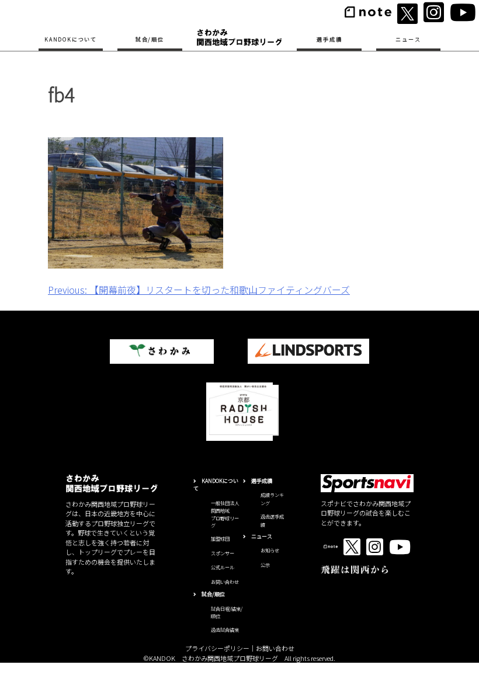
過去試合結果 (225, 629)
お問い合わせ (225, 581)
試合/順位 (150, 39)
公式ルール (222, 566)
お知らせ (270, 550)
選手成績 (329, 39)
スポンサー (222, 552)
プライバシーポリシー (217, 648)
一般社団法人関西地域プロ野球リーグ (225, 513)
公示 (265, 564)
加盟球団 (220, 538)
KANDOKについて (70, 39)
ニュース (408, 39)
